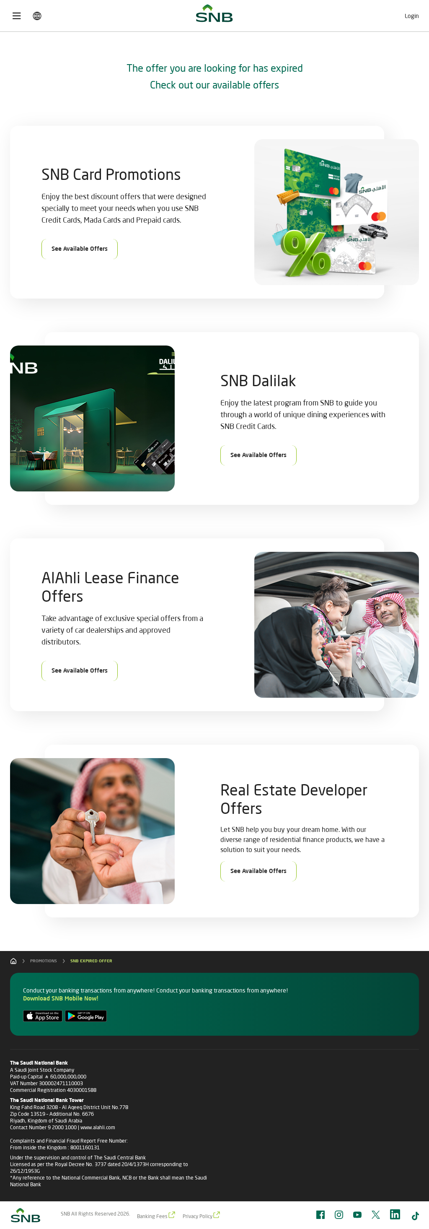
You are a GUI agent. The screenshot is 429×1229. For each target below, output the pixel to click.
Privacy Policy (197, 1216)
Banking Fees (152, 1216)
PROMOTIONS (43, 961)
